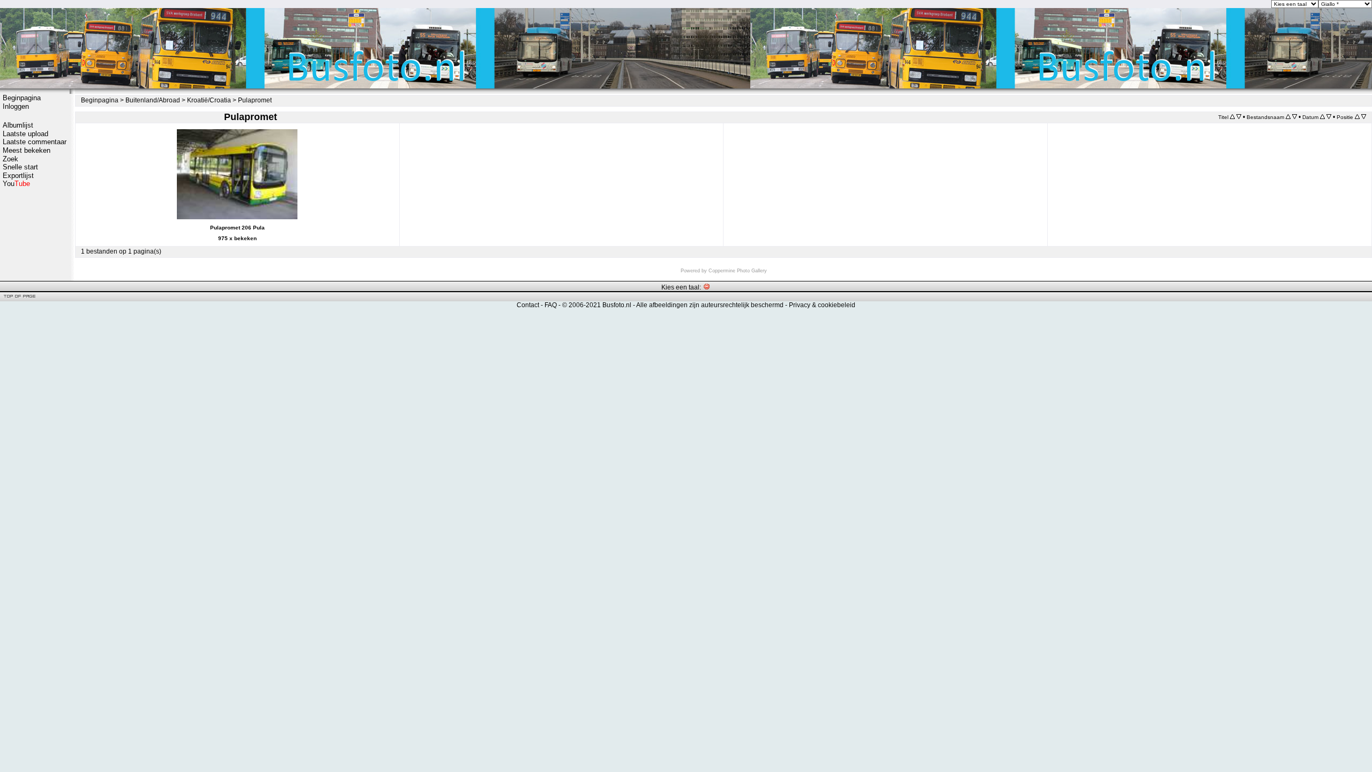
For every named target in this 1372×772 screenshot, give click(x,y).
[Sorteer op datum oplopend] (1322, 117)
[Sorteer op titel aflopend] (1238, 117)
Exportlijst (18, 176)
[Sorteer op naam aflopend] (1294, 117)
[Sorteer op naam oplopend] (1288, 117)
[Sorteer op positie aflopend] (1363, 117)
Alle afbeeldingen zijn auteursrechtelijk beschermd (710, 305)
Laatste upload (25, 134)
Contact (528, 305)
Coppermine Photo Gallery (738, 270)
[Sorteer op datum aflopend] (1328, 117)
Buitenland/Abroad (152, 100)
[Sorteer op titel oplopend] (1232, 117)
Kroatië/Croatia (209, 100)
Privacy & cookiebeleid (822, 305)
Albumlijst (18, 125)
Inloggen (16, 106)
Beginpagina (22, 98)
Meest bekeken (26, 150)
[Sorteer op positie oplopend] (1357, 117)
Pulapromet (255, 100)
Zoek (10, 159)
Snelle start (20, 167)
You (16, 184)
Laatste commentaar (34, 142)
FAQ (551, 305)
